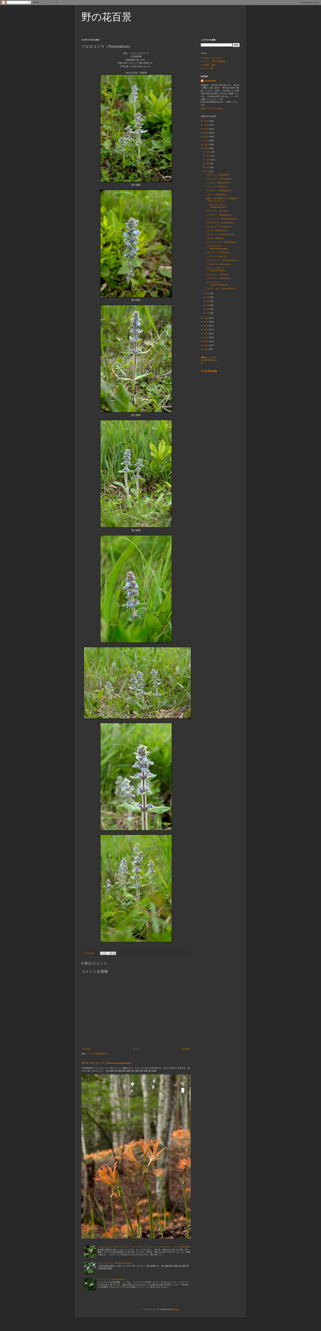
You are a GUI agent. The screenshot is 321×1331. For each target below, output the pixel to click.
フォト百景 (208, 68)
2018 (206, 318)
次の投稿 (86, 1049)
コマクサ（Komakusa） (217, 194)
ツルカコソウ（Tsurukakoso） (219, 179)
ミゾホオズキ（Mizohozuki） (219, 264)
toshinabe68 (210, 81)
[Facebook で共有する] (111, 953)
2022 (206, 136)
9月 (208, 163)
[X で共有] (108, 953)
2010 (206, 349)
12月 (208, 152)
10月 (208, 160)
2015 (206, 330)
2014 (206, 334)
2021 (206, 141)
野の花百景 (106, 17)
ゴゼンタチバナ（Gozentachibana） (222, 260)
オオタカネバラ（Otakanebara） (221, 222)
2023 (206, 133)
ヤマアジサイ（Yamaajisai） (219, 278)
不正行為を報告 (209, 371)
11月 (208, 156)
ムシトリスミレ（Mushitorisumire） (222, 219)
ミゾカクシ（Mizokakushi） (218, 182)
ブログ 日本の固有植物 (214, 61)
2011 (206, 345)
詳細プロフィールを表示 (212, 108)
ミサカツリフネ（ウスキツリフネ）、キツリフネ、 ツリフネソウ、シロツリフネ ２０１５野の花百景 (144, 1247)
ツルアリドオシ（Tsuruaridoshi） (221, 288)
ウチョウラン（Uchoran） (218, 211)
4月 (208, 301)
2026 (206, 121)
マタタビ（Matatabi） (216, 238)
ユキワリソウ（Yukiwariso (218, 252)
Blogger (175, 1309)
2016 (206, 326)
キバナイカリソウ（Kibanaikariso (221, 242)
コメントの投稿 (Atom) (96, 1053)
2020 (206, 144)
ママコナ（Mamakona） (217, 230)
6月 (208, 293)
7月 (208, 171)
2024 (206, 129)
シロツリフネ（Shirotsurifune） (112, 1279)
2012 (206, 341)
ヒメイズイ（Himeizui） (217, 256)
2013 (206, 337)
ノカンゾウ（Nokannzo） (217, 186)
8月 (208, 167)
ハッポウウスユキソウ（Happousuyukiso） (217, 205)
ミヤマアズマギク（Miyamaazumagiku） (218, 247)
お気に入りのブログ (212, 58)
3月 (208, 305)
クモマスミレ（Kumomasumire (220, 234)
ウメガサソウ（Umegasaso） (219, 226)
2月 (208, 309)
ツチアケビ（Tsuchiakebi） (218, 175)
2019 (206, 148)
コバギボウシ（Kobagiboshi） (219, 190)
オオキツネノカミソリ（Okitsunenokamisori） (107, 1063)
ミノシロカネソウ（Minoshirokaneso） (115, 1263)
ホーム (136, 1049)
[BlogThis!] (104, 953)
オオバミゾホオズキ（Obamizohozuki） (216, 269)
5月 (208, 297)
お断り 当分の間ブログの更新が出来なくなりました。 (222, 199)
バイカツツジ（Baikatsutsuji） (219, 215)
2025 (206, 125)
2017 (206, 322)
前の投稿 (186, 1049)
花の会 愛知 (209, 65)
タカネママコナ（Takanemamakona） (217, 283)
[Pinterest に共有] (114, 953)
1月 (208, 313)
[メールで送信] (101, 953)
